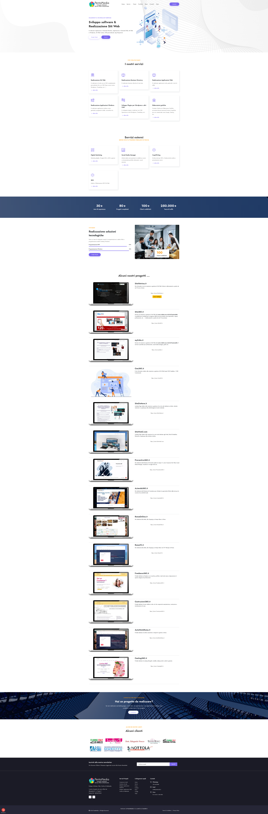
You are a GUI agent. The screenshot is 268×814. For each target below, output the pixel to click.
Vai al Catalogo (157, 296)
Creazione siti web (123, 782)
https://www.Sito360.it (157, 323)
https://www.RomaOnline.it (157, 524)
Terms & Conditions (166, 810)
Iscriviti (173, 764)
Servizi (128, 4)
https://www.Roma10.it (157, 553)
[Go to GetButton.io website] (3, 812)
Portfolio (140, 4)
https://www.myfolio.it (157, 350)
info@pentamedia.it (157, 789)
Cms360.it (144, 808)
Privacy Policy (176, 810)
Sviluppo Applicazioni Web (125, 789)
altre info (95, 90)
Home (123, 4)
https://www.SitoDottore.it (157, 413)
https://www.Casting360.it (157, 666)
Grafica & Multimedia (124, 791)
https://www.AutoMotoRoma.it (157, 638)
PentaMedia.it (130, 808)
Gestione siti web (123, 784)
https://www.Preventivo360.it (157, 470)
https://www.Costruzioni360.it (157, 611)
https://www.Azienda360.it (157, 498)
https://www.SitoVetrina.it (157, 293)
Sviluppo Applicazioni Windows (124, 786)
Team (157, 4)
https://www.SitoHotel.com (157, 441)
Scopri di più (94, 37)
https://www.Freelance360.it (157, 583)
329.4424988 (156, 784)
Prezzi (134, 4)
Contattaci (133, 712)
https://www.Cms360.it (157, 378)
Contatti (152, 4)
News (146, 4)
